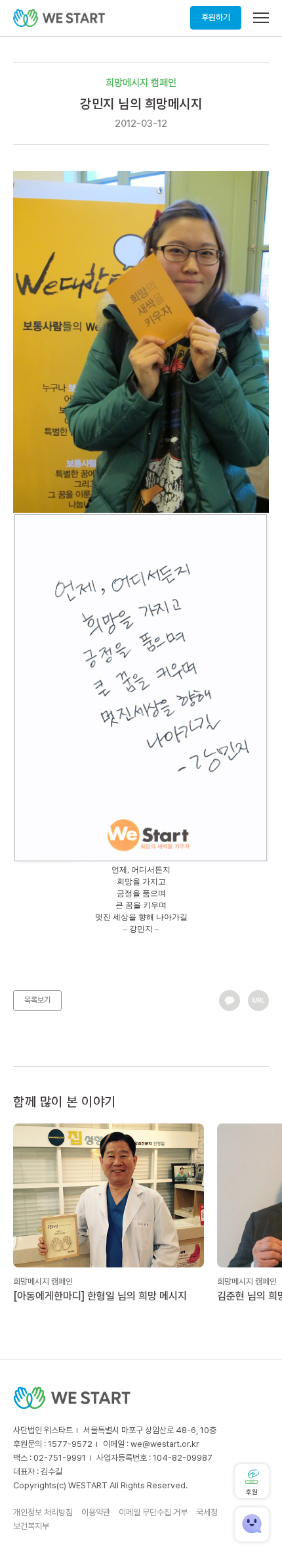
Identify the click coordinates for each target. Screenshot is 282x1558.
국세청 (207, 1512)
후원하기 (215, 17)
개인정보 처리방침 (43, 1512)
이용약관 (95, 1512)
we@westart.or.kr (165, 1444)
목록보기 (37, 999)
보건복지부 (31, 1526)
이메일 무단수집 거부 (153, 1512)
